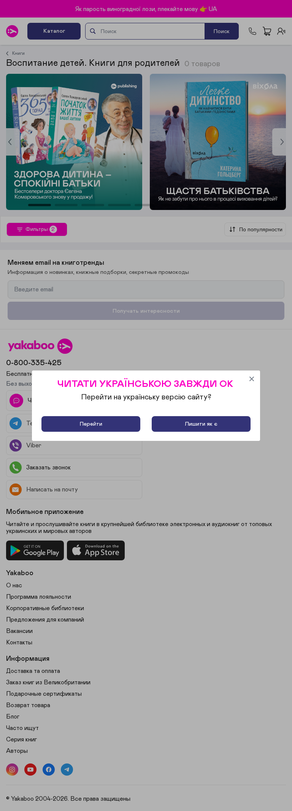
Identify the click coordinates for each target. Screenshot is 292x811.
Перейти (91, 424)
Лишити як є (201, 424)
